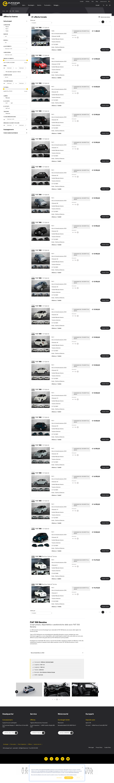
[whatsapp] (109, 5)
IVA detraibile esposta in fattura (13, 71)
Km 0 (7, 28)
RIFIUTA (78, 777)
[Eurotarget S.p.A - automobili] (12, 3)
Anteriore (8, 113)
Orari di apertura (22, 744)
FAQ (93, 1)
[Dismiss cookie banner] (82, 767)
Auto (23, 5)
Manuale (8, 97)
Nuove (7, 26)
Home (3, 11)
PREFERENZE (59, 777)
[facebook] (46, 759)
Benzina (17, 11)
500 (13, 11)
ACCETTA (69, 777)
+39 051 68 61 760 (9, 732)
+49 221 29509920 (64, 732)
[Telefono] (102, 5)
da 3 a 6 (8, 108)
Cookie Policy (107, 747)
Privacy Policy (99, 747)
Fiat (10, 11)
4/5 (12, 103)
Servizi (39, 5)
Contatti (81, 1)
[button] (16, 691)
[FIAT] (40, 35)
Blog (97, 1)
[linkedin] (62, 759)
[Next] (110, 21)
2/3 (6, 103)
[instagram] (51, 759)
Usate (7, 31)
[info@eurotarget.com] (106, 5)
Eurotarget (31, 5)
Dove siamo (13, 744)
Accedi (97, 5)
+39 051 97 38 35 (36, 732)
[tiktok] (57, 759)
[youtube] (68, 759)
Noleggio (56, 5)
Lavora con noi (103, 1)
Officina (87, 1)
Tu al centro (47, 5)
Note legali (91, 747)
